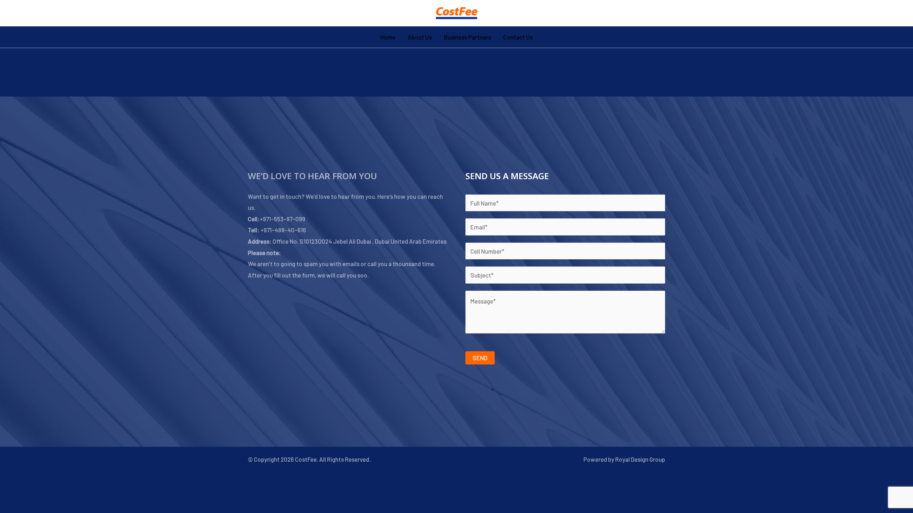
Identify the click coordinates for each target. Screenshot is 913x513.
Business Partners (467, 37)
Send (480, 357)
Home (388, 37)
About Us (420, 37)
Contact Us (518, 37)
